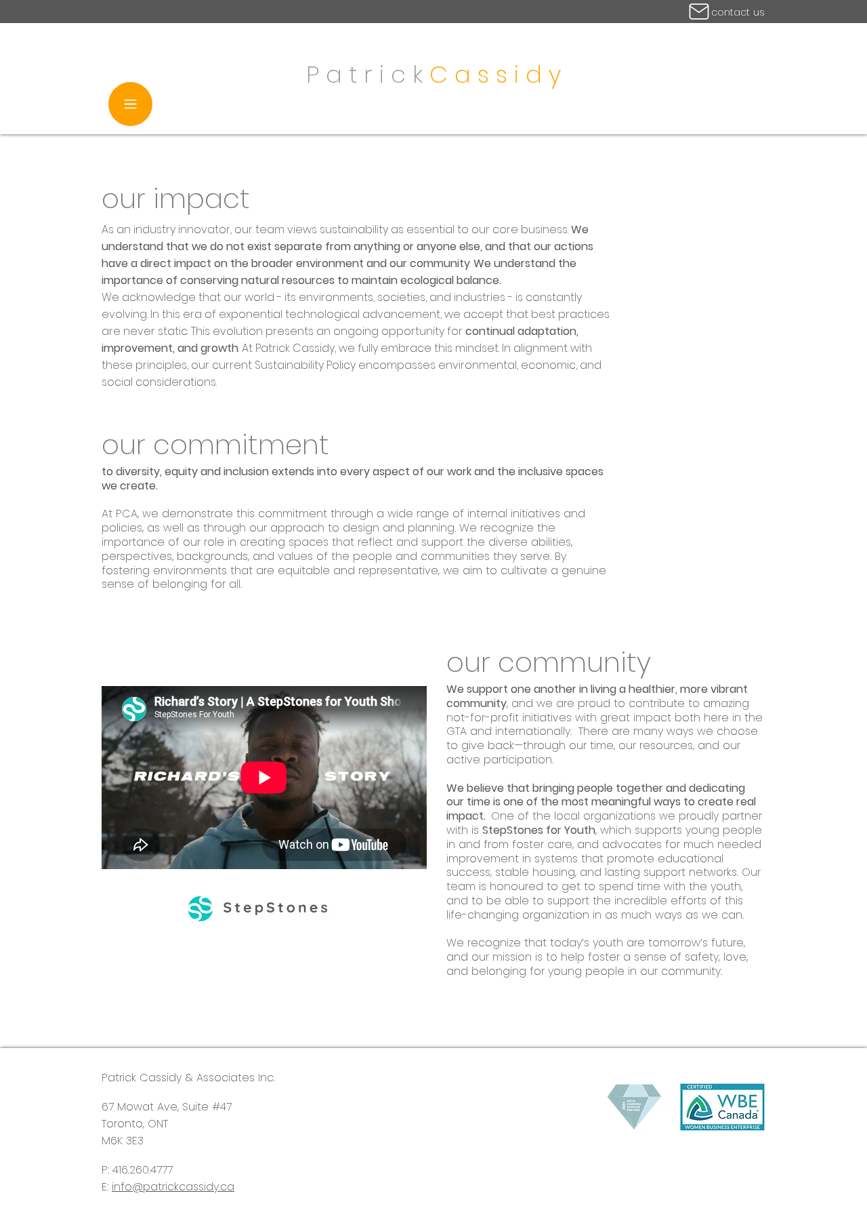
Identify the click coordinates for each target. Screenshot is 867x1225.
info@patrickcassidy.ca (173, 1186)
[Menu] (130, 104)
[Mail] (698, 11)
